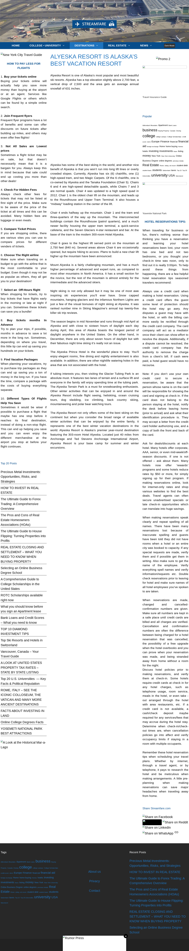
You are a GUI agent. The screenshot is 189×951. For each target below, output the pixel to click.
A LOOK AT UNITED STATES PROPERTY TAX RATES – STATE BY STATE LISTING (21, 667)
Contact (94, 890)
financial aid (48, 872)
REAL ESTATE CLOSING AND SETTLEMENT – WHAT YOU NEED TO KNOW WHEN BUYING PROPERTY (158, 916)
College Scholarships (174, 137)
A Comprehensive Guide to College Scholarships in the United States (20, 584)
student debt (182, 165)
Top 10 (179, 170)
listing (180, 151)
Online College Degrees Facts (22, 722)
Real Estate (151, 165)
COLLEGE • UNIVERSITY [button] (45, 45)
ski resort (172, 165)
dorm (149, 142)
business (150, 130)
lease (175, 151)
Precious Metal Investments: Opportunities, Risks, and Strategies (21, 476)
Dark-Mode (169, 45)
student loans (147, 170)
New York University (168, 156)
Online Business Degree (12, 887)
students (157, 170)
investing (154, 151)
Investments (166, 151)
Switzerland (166, 170)
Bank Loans (173, 125)
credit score (5, 873)
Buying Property (163, 131)
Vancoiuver (179, 176)
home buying (171, 146)
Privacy (94, 881)
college (149, 136)
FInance (164, 141)
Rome (162, 165)
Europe (156, 141)
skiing (167, 165)
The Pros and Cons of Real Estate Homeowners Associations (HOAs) (20, 519)
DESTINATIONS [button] (84, 45)
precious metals (178, 161)
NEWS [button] (144, 45)
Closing (178, 131)
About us (94, 871)
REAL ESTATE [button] (117, 45)
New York (156, 156)
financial (174, 142)
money (147, 155)
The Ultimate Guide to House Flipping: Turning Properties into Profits (23, 535)
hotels (145, 151)
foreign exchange (153, 146)
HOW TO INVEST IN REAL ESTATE (155, 872)
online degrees (165, 161)
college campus (161, 137)
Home (162, 146)
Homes (180, 146)
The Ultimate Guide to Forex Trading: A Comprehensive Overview (21, 503)
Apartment (163, 125)
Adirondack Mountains (150, 125)
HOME (16, 45)
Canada (172, 131)
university (159, 175)
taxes (173, 170)
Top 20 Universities (26, 898)
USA (172, 175)
